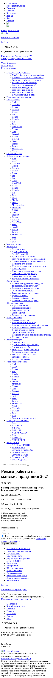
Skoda (14, 141)
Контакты (11, 13)
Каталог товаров (8, 68)
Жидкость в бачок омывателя (25, 278)
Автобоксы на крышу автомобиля (27, 77)
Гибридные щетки (20, 310)
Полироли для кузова (22, 264)
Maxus (15, 202)
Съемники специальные (23, 291)
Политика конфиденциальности (16, 599)
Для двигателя (18, 249)
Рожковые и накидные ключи (25, 288)
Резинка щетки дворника (23, 315)
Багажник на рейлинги (22, 90)
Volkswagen (17, 148)
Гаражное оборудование (23, 298)
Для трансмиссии (20, 251)
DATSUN (16, 430)
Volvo (14, 406)
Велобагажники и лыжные (24, 82)
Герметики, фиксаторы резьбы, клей (29, 259)
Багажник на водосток (22, 87)
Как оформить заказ (16, 6)
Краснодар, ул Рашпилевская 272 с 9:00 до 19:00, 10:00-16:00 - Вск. (16, 57)
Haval (14, 185)
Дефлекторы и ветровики (18, 156)
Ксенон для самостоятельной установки (30, 325)
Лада (14, 124)
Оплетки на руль (14, 153)
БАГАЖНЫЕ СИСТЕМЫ (18, 73)
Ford (14, 114)
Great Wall (16, 183)
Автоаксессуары (14, 340)
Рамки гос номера (20, 357)
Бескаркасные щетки (21, 308)
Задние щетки (18, 313)
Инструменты (13, 281)
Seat (14, 396)
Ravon (15, 136)
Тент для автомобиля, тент (24, 354)
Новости (11, 11)
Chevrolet (16, 104)
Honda (15, 117)
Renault (15, 139)
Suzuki (15, 144)
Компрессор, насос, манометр (25, 349)
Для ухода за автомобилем (24, 352)
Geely (14, 180)
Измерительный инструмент (25, 300)
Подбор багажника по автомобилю (28, 75)
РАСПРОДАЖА (19, 460)
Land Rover (17, 126)
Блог (9, 18)
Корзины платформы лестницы (26, 80)
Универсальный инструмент (25, 286)
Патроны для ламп (20, 337)
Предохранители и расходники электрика (31, 335)
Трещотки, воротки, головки (25, 293)
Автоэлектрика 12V (21, 347)
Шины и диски (19, 268)
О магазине (12, 3)
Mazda (15, 200)
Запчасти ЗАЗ (18, 447)
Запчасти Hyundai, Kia (22, 450)
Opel (14, 131)
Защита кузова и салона (18, 420)
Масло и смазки (14, 244)
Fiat (13, 175)
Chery (14, 151)
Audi (14, 102)
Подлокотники (13, 100)
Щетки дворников (15, 303)
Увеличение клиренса (17, 362)
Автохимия (12, 246)
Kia (13, 122)
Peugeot (15, 134)
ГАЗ (14, 242)
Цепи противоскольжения (19, 97)
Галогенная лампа (20, 320)
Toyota (15, 146)
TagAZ (15, 229)
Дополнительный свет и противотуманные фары (23, 331)
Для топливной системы (23, 256)
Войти (4, 30)
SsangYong (17, 222)
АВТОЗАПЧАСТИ (21, 445)
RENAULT (17, 425)
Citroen (15, 107)
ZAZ (14, 237)
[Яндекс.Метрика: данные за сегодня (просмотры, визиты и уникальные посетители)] (10, 651)
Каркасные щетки (20, 305)
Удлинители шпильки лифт (24, 418)
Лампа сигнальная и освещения (26, 327)
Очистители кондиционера (24, 273)
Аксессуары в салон (21, 359)
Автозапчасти (13, 442)
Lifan (14, 197)
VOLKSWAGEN (19, 433)
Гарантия (11, 8)
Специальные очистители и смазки (28, 261)
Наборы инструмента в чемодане (27, 283)
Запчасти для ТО (20, 457)
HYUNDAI (17, 437)
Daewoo (15, 109)
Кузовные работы (20, 295)
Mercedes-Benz (18, 205)
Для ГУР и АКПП (20, 254)
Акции (10, 15)
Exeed (14, 173)
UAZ (14, 239)
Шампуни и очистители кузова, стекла (30, 266)
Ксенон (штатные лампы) (24, 322)
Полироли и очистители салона (26, 271)
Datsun (15, 112)
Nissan (15, 129)
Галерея (10, 20)
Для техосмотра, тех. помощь (25, 344)
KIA (14, 379)
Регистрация (13, 30)
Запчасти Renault (20, 452)
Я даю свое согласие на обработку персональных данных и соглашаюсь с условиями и (25, 538)
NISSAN (16, 428)
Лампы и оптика (14, 317)
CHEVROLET (18, 440)
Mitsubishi (16, 207)
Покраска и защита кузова (24, 276)
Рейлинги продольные (22, 92)
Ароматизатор (18, 342)
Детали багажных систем (23, 95)
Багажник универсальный (24, 85)
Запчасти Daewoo (20, 455)
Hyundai (15, 119)
